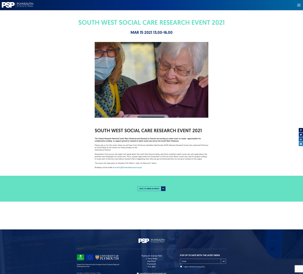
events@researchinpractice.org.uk (128, 167)
